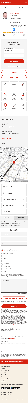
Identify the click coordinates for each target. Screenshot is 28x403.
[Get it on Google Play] (15, 388)
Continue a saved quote (14, 66)
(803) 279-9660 (6, 138)
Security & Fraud (5, 370)
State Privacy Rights (5, 378)
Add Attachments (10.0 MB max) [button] (14, 298)
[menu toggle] (25, 2)
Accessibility (4, 372)
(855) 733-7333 (16, 324)
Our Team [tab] (21, 217)
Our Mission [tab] (7, 217)
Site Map (3, 380)
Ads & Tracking (4, 368)
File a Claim (14, 72)
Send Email (14, 306)
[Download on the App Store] (5, 388)
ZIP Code (7, 55)
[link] (7, 2)
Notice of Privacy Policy (6, 376)
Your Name (5, 234)
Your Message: (5, 280)
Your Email (4, 243)
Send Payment (14, 77)
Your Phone (5, 239)
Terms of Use (4, 374)
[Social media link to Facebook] (14, 29)
